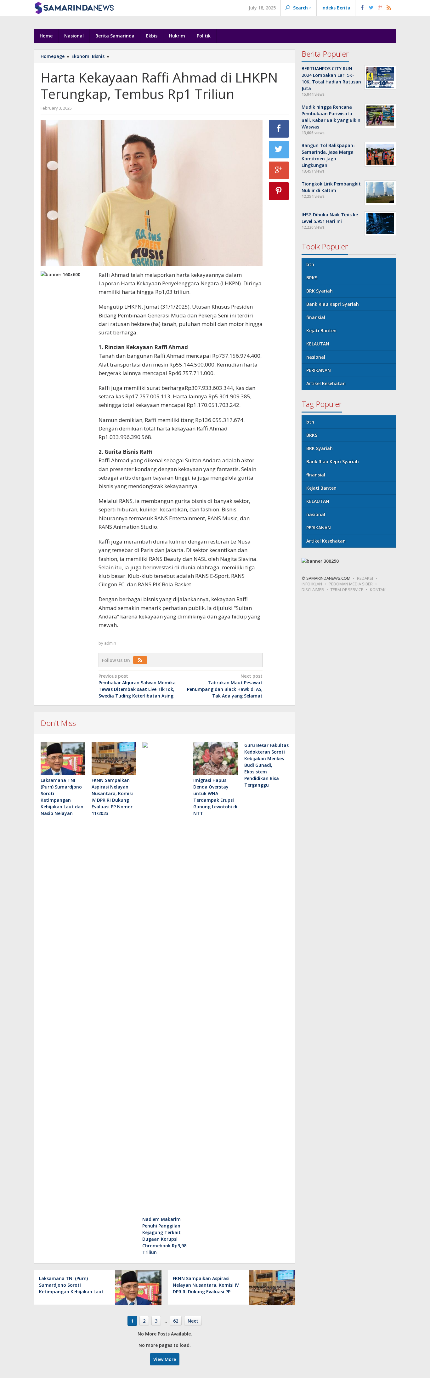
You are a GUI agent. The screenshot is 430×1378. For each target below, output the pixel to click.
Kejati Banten (321, 330)
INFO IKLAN (312, 584)
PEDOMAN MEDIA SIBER (351, 584)
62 (175, 1321)
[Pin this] (279, 191)
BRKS (311, 278)
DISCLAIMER (313, 589)
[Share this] (279, 129)
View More (164, 1359)
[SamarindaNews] (74, 7)
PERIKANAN (318, 370)
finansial (315, 317)
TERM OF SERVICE (347, 589)
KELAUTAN (317, 344)
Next (193, 1321)
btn (310, 264)
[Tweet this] (279, 149)
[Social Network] (375, 8)
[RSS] (141, 660)
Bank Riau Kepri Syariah (332, 304)
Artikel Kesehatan (326, 383)
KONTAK (378, 589)
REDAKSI (365, 578)
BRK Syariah (319, 291)
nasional (315, 357)
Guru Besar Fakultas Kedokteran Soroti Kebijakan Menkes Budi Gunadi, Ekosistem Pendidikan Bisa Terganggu (266, 765)
